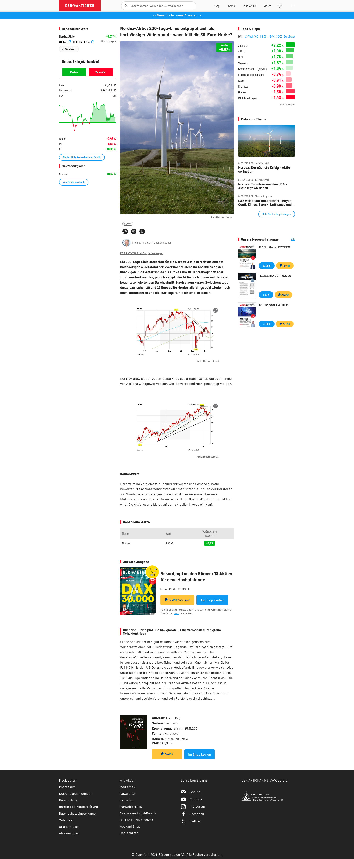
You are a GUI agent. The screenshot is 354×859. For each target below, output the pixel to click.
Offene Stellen (69, 826)
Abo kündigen (69, 833)
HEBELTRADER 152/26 (275, 276)
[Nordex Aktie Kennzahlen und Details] (87, 116)
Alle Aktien (128, 780)
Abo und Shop (130, 826)
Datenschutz (68, 800)
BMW (240, 57)
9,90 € (266, 294)
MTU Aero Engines (248, 98)
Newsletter (128, 793)
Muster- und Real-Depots (138, 813)
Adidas (242, 51)
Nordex (127, 223)
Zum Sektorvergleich (73, 182)
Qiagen (242, 92)
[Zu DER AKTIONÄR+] (250, 5)
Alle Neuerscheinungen (288, 239)
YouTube (196, 799)
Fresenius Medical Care (251, 75)
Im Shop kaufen (212, 600)
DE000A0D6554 (82, 41)
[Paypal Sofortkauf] (167, 754)
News (261, 68)
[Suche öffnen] (125, 5)
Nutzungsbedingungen (75, 793)
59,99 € (266, 324)
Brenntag (243, 86)
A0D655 (63, 41)
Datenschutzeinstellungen (78, 813)
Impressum (67, 787)
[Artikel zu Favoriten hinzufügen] (142, 231)
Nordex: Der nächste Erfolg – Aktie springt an (264, 169)
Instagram (197, 806)
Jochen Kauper (162, 242)
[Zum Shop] (216, 5)
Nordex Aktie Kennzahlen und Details (82, 157)
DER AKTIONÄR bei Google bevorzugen (141, 253)
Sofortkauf (184, 600)
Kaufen (74, 72)
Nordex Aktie (67, 36)
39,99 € (266, 265)
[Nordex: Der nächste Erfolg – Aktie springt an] (266, 141)
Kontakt (196, 792)
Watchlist (70, 49)
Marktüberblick (131, 807)
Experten (126, 800)
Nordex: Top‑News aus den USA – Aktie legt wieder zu (262, 186)
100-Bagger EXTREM (273, 305)
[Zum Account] (231, 5)
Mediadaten (67, 780)
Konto (176, 613)
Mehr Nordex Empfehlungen (276, 214)
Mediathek (127, 787)
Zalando (242, 45)
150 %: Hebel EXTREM (274, 247)
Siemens (243, 63)
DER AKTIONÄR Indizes (136, 820)
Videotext (66, 820)
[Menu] (292, 5)
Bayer (241, 80)
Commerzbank (246, 69)
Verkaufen (100, 72)
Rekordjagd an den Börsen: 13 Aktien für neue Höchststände (196, 576)
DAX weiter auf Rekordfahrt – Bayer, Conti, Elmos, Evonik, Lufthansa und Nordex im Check (265, 202)
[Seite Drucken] (133, 231)
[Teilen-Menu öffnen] (125, 231)
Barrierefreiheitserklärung (78, 807)
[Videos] (267, 5)
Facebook (197, 814)
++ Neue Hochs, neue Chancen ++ (177, 15)
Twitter (195, 821)
